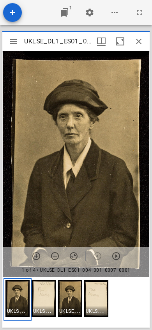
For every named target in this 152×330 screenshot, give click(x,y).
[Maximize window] (120, 41)
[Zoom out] (55, 256)
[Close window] (138, 41)
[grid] (76, 302)
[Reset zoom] (73, 256)
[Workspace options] (114, 12)
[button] (17, 299)
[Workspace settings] (89, 12)
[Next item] (116, 256)
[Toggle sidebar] (13, 41)
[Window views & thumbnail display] (101, 41)
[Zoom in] (36, 256)
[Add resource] (12, 12)
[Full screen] (139, 12)
